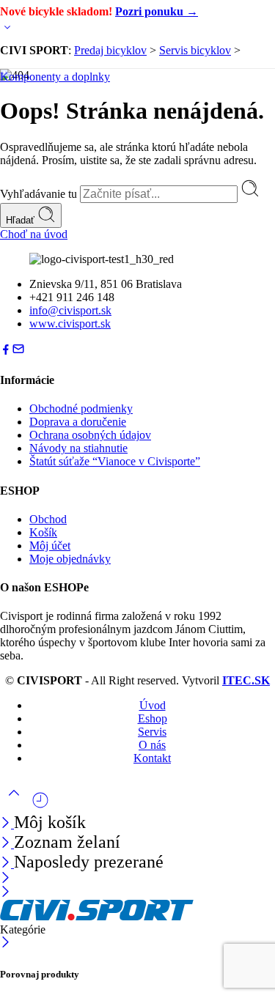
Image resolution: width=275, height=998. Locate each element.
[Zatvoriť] (7, 824)
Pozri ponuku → (156, 11)
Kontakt (152, 758)
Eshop (152, 718)
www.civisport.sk (70, 323)
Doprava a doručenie (77, 421)
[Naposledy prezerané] (40, 805)
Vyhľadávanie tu (40, 194)
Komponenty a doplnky (55, 76)
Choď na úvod (33, 234)
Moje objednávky (70, 558)
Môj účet (49, 545)
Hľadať (21, 220)
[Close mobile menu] (5, 893)
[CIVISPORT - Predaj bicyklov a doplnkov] (97, 916)
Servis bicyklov (195, 50)
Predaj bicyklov (110, 50)
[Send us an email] (18, 351)
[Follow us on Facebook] (6, 351)
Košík (43, 532)
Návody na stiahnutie (78, 448)
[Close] (7, 863)
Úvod (152, 705)
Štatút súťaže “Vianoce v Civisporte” (114, 461)
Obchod (48, 519)
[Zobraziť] (7, 30)
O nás (152, 745)
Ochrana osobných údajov (90, 435)
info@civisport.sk (70, 310)
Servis (152, 731)
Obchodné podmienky (81, 408)
